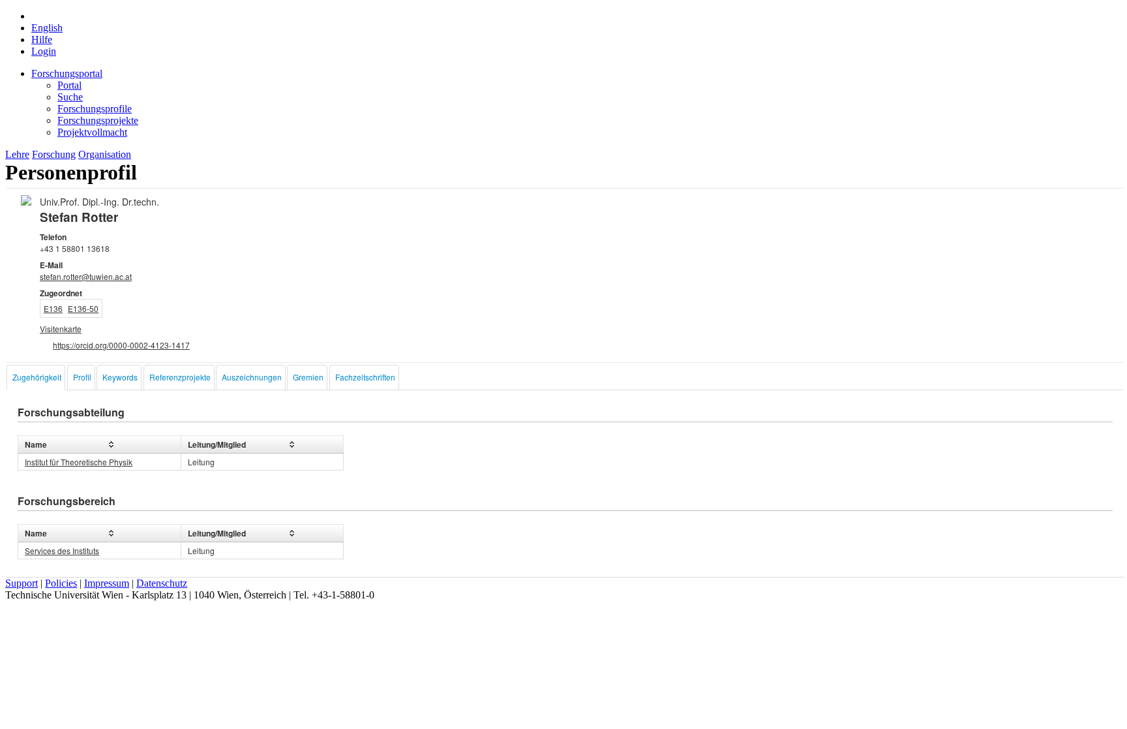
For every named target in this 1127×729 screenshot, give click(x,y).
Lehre (17, 154)
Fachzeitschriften (365, 376)
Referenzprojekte (180, 376)
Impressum (106, 583)
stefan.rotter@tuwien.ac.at (86, 276)
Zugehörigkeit (36, 376)
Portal (69, 85)
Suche (70, 96)
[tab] (36, 377)
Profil (82, 376)
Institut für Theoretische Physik (78, 461)
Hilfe (41, 39)
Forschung (54, 154)
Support (21, 583)
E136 (53, 308)
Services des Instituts (62, 550)
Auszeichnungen (252, 376)
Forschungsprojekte (97, 120)
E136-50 (83, 308)
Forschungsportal (66, 73)
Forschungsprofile (94, 108)
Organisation (104, 154)
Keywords (120, 376)
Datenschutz (161, 583)
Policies (61, 583)
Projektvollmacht (92, 132)
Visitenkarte (61, 328)
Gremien (308, 376)
